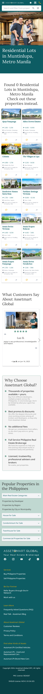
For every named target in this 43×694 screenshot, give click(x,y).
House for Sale (9, 515)
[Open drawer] (3, 2)
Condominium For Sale (13, 523)
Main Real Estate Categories (15, 495)
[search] (33, 8)
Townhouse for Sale (11, 530)
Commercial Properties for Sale (16, 538)
